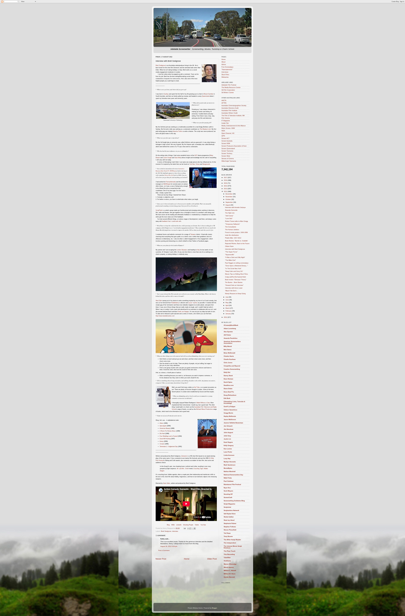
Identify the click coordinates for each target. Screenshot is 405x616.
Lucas (190, 302)
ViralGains (227, 561)
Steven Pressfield (230, 530)
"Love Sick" (229, 218)
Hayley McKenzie (230, 416)
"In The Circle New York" (233, 268)
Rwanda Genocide (231, 210)
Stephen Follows (230, 527)
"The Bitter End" (230, 260)
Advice (223, 64)
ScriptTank (159, 210)
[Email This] (188, 528)
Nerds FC (166, 171)
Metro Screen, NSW (228, 128)
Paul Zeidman (229, 481)
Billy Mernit (228, 346)
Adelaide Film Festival (228, 85)
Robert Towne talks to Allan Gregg (236, 221)
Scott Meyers (228, 491)
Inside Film (225, 123)
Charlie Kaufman (230, 359)
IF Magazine (225, 120)
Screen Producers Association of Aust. (234, 146)
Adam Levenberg (230, 328)
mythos (195, 302)
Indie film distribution (232, 235)
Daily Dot (227, 372)
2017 (226, 177)
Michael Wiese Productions (204, 409)
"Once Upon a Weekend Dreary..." (236, 266)
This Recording (229, 554)
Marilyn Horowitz (230, 462)
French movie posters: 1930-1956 (236, 232)
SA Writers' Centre (227, 92)
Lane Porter (228, 452)
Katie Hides (166, 483)
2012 (226, 191)
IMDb (173, 525)
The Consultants (230, 227)
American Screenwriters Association (232, 342)
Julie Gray (227, 436)
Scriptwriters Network (231, 510)
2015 (226, 183)
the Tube (197, 387)
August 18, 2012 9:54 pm (168, 546)
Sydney (166, 94)
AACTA (223, 100)
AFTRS (223, 103)
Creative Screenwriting (232, 369)
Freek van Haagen (183, 311)
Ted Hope (227, 533)
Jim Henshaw (228, 429)
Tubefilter (227, 557)
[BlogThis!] (190, 528)
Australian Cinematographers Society (233, 105)
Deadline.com (229, 385)
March (227, 308)
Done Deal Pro (229, 392)
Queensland (205, 96)
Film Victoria (225, 118)
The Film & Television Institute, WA (233, 115)
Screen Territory (226, 153)
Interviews (224, 72)
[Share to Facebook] (195, 528)
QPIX (223, 136)
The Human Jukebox (232, 229)
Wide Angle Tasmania (228, 161)
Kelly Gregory (229, 445)
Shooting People (188, 525)
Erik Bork (227, 398)
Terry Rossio (228, 536)
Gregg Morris (228, 413)
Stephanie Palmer (230, 523)
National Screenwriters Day (233, 475)
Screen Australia (226, 141)
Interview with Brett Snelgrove (235, 249)
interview (175, 531)
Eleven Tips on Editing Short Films (236, 274)
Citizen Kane (229, 246)
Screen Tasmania (227, 151)
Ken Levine (228, 449)
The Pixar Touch (229, 551)
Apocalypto (163, 426)
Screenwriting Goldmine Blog (234, 501)
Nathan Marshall (229, 471)
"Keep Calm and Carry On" (234, 271)
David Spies (228, 382)
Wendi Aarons (229, 567)
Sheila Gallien (229, 517)
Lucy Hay (227, 458)
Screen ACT (225, 138)
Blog (168, 525)
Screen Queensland (228, 148)
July (227, 297)
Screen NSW (225, 143)
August (228, 205)
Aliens (161, 423)
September (229, 202)
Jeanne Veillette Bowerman (233, 423)
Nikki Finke (228, 478)
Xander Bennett (229, 577)
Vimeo (198, 164)
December (229, 194)
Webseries (225, 77)
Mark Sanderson (229, 465)
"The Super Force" (231, 252)
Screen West (225, 156)
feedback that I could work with (171, 221)
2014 (226, 186)
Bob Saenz (227, 349)
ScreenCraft (228, 497)
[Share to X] (193, 528)
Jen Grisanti (228, 426)
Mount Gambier (208, 94)
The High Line (229, 213)
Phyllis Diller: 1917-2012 (233, 238)
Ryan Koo (227, 488)
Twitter (197, 525)
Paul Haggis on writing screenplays (236, 263)
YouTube (192, 164)
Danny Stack (228, 375)
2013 (226, 188)
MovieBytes (228, 468)
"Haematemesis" (227, 69)
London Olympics (182, 250)
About (223, 62)
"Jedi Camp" (229, 216)
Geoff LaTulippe (229, 406)
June (227, 300)
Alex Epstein (228, 331)
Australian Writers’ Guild (229, 113)
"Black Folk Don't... (231, 291)
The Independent (230, 543)
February (228, 311)
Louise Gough (167, 157)
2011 (225, 317)
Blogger (214, 608)
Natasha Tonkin (177, 131)
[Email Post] (184, 528)
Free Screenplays (227, 67)
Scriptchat (227, 507)
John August (228, 432)
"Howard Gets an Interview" (234, 285)
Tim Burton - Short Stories (233, 282)
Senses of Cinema (227, 158)
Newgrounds (206, 164)
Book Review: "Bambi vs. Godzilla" (236, 241)
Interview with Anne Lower (233, 288)
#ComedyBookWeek (231, 325)
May (227, 302)
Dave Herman (228, 379)
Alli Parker (227, 335)
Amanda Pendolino (230, 338)
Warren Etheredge (230, 564)
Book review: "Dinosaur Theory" (235, 279)
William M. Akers (229, 574)
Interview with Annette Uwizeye (235, 207)
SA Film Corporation (228, 90)
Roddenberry (175, 302)
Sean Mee (178, 157)
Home (186, 559)
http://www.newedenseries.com (165, 316)
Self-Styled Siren (230, 514)
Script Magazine (229, 504)
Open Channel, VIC (227, 133)
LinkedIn (178, 525)
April (227, 305)
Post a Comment (163, 550)
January (228, 313)
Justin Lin (227, 439)
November (229, 196)
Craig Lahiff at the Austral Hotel (235, 277)
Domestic (184, 456)
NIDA (223, 131)
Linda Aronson (229, 455)
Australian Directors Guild (229, 108)
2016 (226, 180)
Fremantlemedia (171, 182)
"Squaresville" (229, 254)
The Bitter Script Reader (232, 540)
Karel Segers (228, 442)
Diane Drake (228, 388)
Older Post (212, 559)
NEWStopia (173, 171)
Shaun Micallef (168, 175)
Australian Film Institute (229, 110)
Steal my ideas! (229, 520)
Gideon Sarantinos (230, 410)
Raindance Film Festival (232, 484)
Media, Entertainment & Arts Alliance (233, 125)
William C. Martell (230, 570)
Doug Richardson (230, 395)
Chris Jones (228, 362)
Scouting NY (228, 494)
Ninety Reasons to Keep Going (235, 293)
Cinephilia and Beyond (232, 366)
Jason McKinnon (230, 419)
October (228, 199)
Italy (198, 250)
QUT (195, 155)
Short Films (225, 74)
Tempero (193, 234)
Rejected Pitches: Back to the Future (237, 243)
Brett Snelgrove (160, 65)
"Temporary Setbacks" (232, 224)
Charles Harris (229, 356)
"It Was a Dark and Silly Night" (235, 257)
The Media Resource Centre (230, 87)
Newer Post (161, 559)
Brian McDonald (229, 353)
